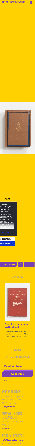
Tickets (5, 428)
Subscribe (17, 373)
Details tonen (5, 232)
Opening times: (12, 415)
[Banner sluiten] (14, 198)
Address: (11, 392)
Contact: (13, 435)
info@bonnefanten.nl (12, 440)
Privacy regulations (11, 381)
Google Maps (8, 406)
